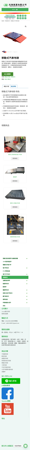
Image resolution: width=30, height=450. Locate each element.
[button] (25, 26)
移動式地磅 (7, 77)
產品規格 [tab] (13, 86)
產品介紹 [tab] (6, 86)
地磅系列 (7, 21)
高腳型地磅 (5, 358)
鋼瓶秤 (15, 177)
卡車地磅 (4, 365)
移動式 (9, 79)
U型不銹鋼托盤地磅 (7, 369)
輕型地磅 (4, 356)
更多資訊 (15, 158)
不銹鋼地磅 (5, 354)
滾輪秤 (3, 371)
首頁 (3, 21)
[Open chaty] (25, 446)
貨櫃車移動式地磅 (15, 237)
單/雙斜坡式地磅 (6, 360)
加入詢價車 (7, 74)
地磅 (5, 79)
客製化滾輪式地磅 (15, 203)
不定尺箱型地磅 (6, 367)
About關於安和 (6, 311)
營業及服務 (5, 313)
